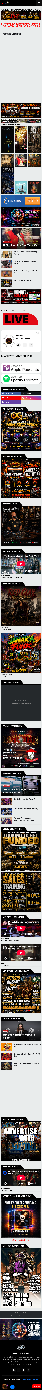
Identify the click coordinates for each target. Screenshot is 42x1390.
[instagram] (28, 1370)
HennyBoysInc (16, 1379)
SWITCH (37, 1386)
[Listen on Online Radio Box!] (21, 206)
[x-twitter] (18, 1370)
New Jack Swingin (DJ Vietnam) (24, 799)
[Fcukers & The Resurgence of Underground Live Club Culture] (6, 820)
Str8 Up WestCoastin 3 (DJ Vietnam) (26, 809)
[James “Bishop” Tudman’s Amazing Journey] (6, 254)
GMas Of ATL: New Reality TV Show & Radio (26, 1064)
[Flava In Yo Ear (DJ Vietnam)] (6, 283)
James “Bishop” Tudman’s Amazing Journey (25, 253)
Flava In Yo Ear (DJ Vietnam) (23, 280)
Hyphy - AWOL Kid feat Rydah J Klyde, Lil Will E (27, 1045)
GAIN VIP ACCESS (28, 26)
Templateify (26, 1379)
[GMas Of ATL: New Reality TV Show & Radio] (6, 1066)
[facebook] (14, 1370)
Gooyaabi (36, 1379)
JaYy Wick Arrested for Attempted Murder (19, 1036)
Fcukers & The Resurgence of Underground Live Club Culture (24, 819)
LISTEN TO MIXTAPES (15, 24)
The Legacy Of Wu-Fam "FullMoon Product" (25, 262)
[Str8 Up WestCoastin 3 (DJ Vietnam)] (6, 811)
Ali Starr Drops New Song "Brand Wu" (20, 245)
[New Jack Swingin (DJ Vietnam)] (6, 801)
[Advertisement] (21, 1094)
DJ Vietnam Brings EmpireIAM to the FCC (26, 272)
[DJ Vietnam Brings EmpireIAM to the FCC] (6, 273)
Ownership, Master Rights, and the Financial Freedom (19, 791)
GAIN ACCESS (21, 1239)
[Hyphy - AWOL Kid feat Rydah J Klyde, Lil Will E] (6, 1047)
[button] (2, 3)
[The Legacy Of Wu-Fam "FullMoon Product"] (6, 264)
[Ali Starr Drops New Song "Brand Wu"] (21, 238)
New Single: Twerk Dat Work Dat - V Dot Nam (27, 1055)
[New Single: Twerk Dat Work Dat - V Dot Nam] (6, 1056)
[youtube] (23, 1370)
